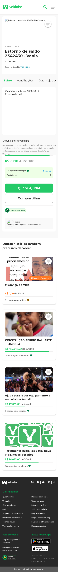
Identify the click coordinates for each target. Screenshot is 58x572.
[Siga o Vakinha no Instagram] (32, 482)
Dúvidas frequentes (39, 497)
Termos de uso (8, 522)
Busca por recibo (38, 526)
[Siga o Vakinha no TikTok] (54, 482)
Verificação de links (10, 526)
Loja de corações (38, 505)
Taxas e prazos (37, 501)
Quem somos (8, 497)
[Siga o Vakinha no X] (49, 482)
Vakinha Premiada (39, 509)
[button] (29, 31)
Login (4, 509)
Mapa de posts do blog (40, 517)
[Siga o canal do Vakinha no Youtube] (43, 482)
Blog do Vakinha (38, 513)
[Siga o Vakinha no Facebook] (38, 482)
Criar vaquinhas (9, 505)
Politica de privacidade (12, 517)
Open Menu (53, 7)
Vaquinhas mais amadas (12, 513)
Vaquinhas (6, 501)
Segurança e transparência (42, 522)
